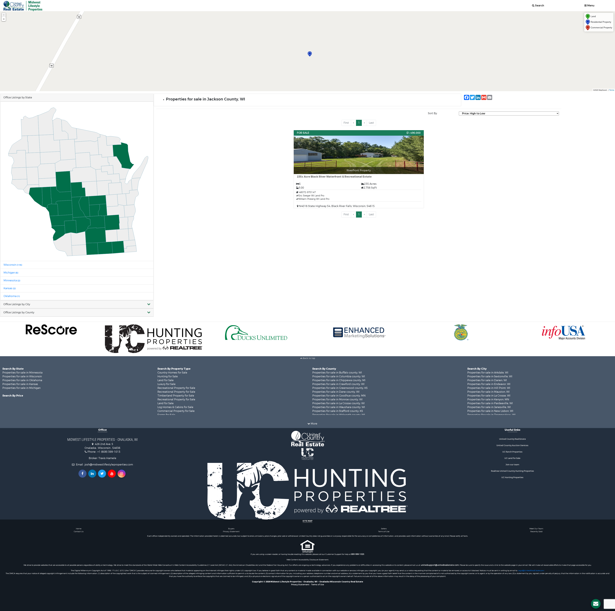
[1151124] (310, 54)
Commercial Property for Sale (176, 411)
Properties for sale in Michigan (21, 388)
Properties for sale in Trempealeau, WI (491, 415)
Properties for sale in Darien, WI (487, 380)
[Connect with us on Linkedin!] (92, 474)
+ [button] (4, 14)
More (313, 423)
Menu (590, 5)
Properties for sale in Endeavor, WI (488, 384)
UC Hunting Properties (512, 477)
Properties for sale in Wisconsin (22, 376)
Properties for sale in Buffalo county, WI (337, 372)
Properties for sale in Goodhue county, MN (339, 395)
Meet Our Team (536, 528)
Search (539, 5)
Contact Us (78, 531)
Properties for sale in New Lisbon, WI (490, 411)
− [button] (4, 19)
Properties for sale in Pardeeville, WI (490, 403)
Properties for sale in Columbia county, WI (338, 376)
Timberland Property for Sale (175, 395)
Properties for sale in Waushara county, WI (338, 407)
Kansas (10, 288)
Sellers (384, 528)
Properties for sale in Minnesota (22, 372)
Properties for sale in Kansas (20, 384)
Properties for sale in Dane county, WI (336, 391)
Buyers (231, 528)
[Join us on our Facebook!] (82, 474)
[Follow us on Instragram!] (122, 474)
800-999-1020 (357, 554)
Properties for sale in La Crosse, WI (488, 395)
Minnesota (12, 280)
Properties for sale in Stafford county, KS (337, 411)
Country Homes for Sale (172, 372)
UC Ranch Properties (512, 452)
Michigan (11, 272)
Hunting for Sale (167, 376)
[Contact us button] (596, 604)
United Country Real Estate (512, 439)
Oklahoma (12, 296)
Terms (611, 90)
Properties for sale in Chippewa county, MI (338, 380)
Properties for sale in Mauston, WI (488, 391)
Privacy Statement (231, 531)
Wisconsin (13, 264)
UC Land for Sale (512, 458)
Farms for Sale (166, 415)
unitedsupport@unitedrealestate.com (440, 565)
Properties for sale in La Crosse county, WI (338, 403)
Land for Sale (165, 380)
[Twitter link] (102, 474)
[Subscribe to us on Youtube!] (112, 474)
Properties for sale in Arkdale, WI (487, 372)
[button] (77, 304)
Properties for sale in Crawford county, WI (338, 384)
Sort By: (432, 113)
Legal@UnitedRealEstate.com (531, 570)
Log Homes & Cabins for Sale (175, 407)
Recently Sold (536, 531)
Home (78, 528)
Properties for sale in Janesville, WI (489, 407)
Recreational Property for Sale (176, 388)
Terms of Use (383, 531)
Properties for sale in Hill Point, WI (488, 388)
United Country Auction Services (512, 445)
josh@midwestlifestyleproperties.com (109, 464)
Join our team (512, 464)
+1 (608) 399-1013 (108, 451)
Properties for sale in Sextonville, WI (489, 376)
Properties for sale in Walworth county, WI (338, 415)
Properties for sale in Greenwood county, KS (340, 388)
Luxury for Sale (166, 384)
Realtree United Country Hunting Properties (512, 471)
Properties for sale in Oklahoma (22, 380)
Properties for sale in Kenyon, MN (488, 399)
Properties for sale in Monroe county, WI (337, 399)
